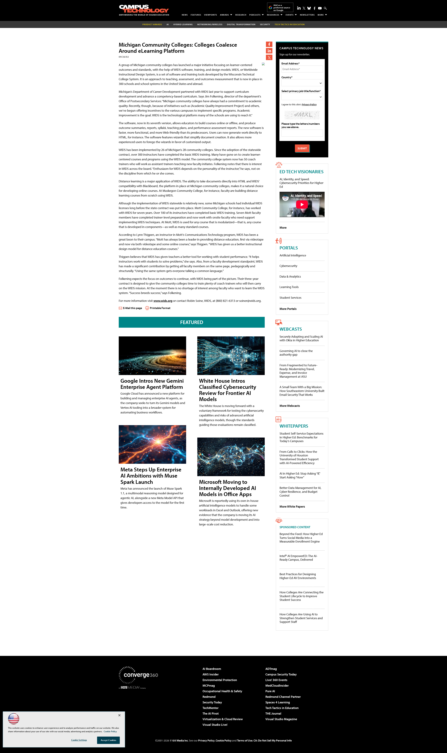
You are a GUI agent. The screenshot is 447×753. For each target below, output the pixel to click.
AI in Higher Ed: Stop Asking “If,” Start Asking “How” (300, 475)
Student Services (290, 298)
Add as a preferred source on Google (281, 7)
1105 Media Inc (179, 740)
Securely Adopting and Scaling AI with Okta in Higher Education (301, 338)
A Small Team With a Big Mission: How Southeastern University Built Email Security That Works (302, 390)
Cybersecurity (288, 266)
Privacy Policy (309, 104)
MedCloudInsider (277, 685)
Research (240, 14)
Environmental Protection (220, 680)
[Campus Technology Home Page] (144, 10)
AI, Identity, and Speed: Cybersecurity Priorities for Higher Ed (301, 183)
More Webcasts (290, 406)
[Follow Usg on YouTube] (320, 8)
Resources (273, 14)
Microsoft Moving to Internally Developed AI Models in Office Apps (227, 487)
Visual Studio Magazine (281, 719)
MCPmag (209, 685)
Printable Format (160, 308)
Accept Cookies (108, 740)
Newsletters (307, 14)
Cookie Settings (79, 740)
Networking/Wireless (209, 24)
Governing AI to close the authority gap (296, 353)
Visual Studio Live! (215, 725)
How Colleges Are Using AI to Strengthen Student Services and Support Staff (301, 618)
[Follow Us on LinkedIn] (299, 8)
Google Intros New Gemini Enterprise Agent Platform (152, 383)
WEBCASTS (291, 329)
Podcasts (255, 14)
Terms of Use (244, 740)
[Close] (119, 715)
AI (168, 24)
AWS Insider (211, 674)
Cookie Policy (224, 740)
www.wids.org (162, 301)
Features (196, 14)
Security (265, 24)
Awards (224, 14)
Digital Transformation (241, 24)
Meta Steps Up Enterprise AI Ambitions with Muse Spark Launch (150, 475)
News (185, 14)
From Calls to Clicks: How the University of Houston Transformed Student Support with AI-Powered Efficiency (299, 457)
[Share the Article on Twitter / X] (269, 57)
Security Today (212, 702)
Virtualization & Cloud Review (223, 719)
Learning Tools (289, 287)
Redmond (209, 697)
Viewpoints (210, 14)
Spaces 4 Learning (277, 702)
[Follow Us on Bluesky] (309, 8)
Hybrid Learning (183, 24)
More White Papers (292, 506)
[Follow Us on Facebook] (314, 8)
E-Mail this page (132, 308)
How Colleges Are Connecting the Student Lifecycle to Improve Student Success (302, 596)
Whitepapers (294, 426)
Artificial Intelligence (293, 255)
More (321, 14)
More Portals (288, 309)
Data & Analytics (290, 276)
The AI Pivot (211, 713)
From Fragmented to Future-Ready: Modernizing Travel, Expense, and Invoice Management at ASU (298, 371)
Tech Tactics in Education (282, 708)
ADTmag (271, 669)
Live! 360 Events (276, 680)
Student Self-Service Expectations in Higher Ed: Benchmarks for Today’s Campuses (301, 437)
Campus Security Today (281, 674)
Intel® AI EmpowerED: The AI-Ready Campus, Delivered (298, 558)
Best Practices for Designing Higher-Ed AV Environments (298, 576)
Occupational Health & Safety (222, 691)
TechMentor (210, 708)
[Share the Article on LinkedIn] (269, 51)
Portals (289, 248)
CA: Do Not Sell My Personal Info (273, 740)
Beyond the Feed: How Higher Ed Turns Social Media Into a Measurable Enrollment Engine (301, 537)
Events (290, 14)
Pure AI (270, 691)
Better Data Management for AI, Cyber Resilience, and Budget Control (300, 491)
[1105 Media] (140, 707)
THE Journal (273, 713)
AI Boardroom (212, 669)
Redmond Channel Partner (283, 697)
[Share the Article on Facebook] (269, 44)
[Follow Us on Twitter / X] (304, 8)
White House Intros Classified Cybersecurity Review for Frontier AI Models (227, 390)
